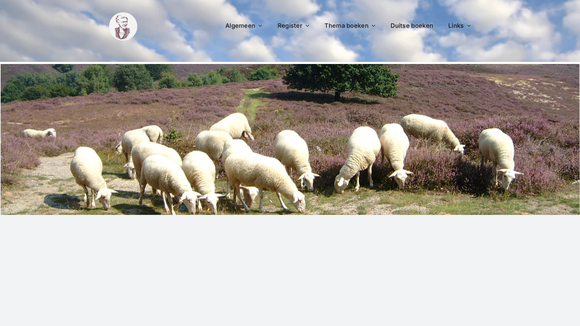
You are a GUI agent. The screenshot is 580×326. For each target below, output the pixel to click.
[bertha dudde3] (123, 15)
